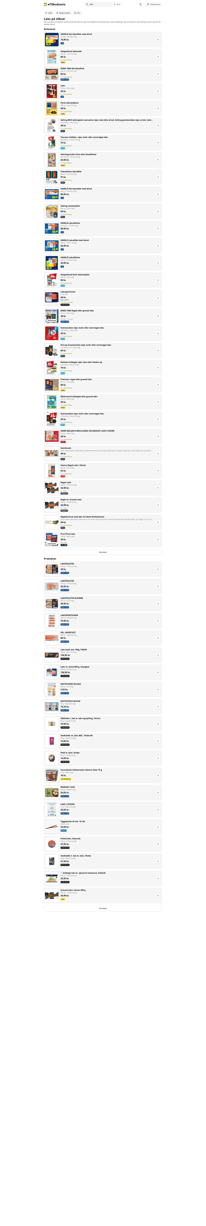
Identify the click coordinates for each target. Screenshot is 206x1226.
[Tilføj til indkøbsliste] (158, 39)
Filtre (50, 13)
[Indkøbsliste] (141, 4)
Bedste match (64, 13)
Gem (118, 4)
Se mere (103, 552)
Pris (78, 13)
